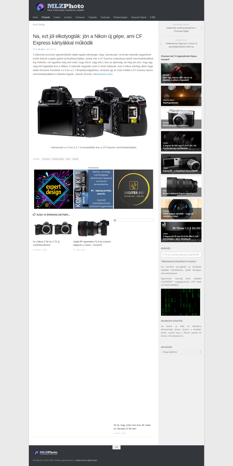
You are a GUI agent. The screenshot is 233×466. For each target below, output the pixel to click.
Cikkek (57, 17)
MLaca (41, 49)
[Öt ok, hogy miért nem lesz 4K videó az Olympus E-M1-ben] (134, 320)
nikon (68, 159)
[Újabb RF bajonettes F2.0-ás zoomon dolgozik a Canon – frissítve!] (93, 228)
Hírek (35, 17)
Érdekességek (120, 17)
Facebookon (175, 336)
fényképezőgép (58, 159)
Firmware (80, 17)
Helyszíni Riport (138, 17)
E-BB (152, 17)
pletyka (75, 159)
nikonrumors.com (102, 74)
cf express (46, 159)
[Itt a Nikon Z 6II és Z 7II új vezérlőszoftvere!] (53, 228)
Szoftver (68, 17)
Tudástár (92, 17)
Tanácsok (105, 17)
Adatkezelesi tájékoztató (86, 460)
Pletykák (46, 17)
